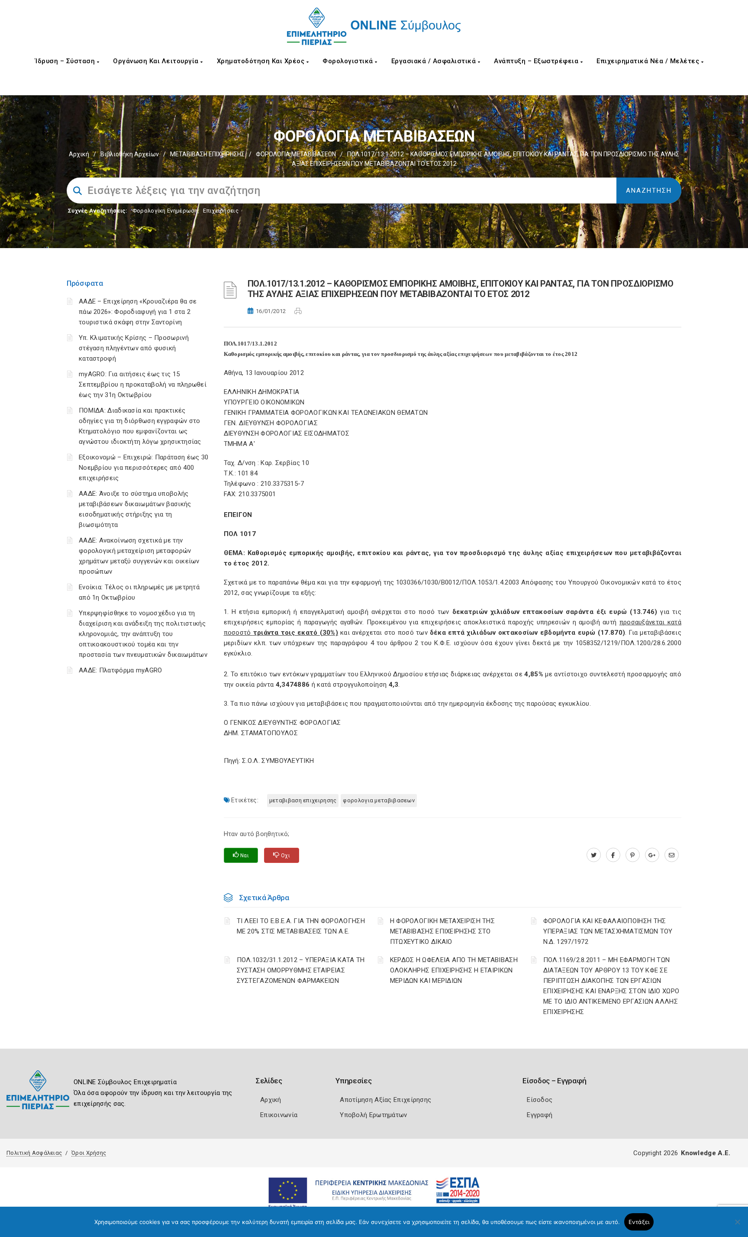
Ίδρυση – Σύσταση (66, 61)
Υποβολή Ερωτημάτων (373, 1115)
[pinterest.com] (632, 855)
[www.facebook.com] (613, 855)
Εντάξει (639, 1221)
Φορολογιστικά (348, 61)
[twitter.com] (593, 855)
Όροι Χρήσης (88, 1153)
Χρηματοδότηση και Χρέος (261, 61)
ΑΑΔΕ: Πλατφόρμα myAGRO (120, 670)
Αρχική (79, 154)
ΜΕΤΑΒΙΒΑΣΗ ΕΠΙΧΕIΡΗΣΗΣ (207, 154)
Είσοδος (539, 1100)
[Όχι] (737, 1226)
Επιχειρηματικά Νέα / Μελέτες (648, 61)
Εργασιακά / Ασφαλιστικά (434, 61)
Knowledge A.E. (705, 1153)
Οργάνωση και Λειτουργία (156, 61)
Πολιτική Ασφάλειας (34, 1153)
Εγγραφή (539, 1115)
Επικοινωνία (278, 1115)
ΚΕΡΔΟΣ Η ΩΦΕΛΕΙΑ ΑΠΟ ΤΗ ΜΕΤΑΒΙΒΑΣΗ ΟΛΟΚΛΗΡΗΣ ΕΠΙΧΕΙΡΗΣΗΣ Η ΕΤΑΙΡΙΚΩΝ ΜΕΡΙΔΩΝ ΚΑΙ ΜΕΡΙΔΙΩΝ (454, 970)
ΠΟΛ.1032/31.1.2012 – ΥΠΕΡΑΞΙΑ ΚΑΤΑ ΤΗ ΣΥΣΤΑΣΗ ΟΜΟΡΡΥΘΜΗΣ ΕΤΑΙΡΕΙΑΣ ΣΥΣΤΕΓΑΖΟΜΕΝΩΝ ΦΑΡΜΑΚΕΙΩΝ (301, 970)
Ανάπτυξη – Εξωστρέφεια (537, 61)
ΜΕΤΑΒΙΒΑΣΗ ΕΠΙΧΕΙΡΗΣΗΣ (303, 800)
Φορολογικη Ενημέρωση (165, 210)
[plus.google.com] (652, 855)
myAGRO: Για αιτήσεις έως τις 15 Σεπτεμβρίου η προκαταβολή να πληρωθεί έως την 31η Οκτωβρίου (142, 384)
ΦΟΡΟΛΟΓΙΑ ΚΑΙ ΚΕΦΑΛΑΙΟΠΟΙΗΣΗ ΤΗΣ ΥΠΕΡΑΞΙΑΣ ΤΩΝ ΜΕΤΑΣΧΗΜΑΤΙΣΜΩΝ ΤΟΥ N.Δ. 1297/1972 (608, 931)
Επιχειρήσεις (221, 210)
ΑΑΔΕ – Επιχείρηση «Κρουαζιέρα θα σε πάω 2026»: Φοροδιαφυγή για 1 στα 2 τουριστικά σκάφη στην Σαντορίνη (138, 311)
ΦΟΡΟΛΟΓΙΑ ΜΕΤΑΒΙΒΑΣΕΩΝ (296, 154)
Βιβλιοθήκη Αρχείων (129, 154)
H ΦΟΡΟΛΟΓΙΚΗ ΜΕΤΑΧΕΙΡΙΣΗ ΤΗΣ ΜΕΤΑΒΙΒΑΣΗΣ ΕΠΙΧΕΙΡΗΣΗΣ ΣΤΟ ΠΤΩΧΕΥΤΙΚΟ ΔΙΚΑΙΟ (442, 931)
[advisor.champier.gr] (671, 855)
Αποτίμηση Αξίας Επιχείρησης (385, 1100)
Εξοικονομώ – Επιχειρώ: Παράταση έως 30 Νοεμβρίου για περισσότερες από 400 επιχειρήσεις (143, 467)
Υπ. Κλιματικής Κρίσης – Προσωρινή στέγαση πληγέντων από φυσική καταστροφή (134, 348)
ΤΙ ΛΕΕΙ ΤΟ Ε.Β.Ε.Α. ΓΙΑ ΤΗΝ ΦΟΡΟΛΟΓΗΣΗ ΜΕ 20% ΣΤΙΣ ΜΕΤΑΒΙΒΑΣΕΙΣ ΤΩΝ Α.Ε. (301, 926)
